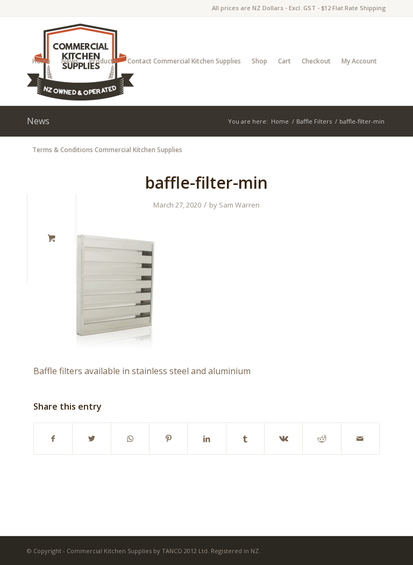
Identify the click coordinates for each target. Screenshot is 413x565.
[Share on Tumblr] (245, 438)
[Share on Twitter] (91, 438)
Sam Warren (239, 205)
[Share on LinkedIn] (206, 438)
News (70, 61)
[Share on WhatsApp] (130, 438)
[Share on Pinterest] (168, 438)
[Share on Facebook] (53, 438)
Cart (284, 61)
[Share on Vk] (283, 438)
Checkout (316, 61)
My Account (359, 61)
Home (41, 61)
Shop (259, 61)
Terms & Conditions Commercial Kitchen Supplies (107, 149)
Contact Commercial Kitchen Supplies (184, 61)
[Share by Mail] (360, 438)
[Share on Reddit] (321, 438)
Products (103, 61)
